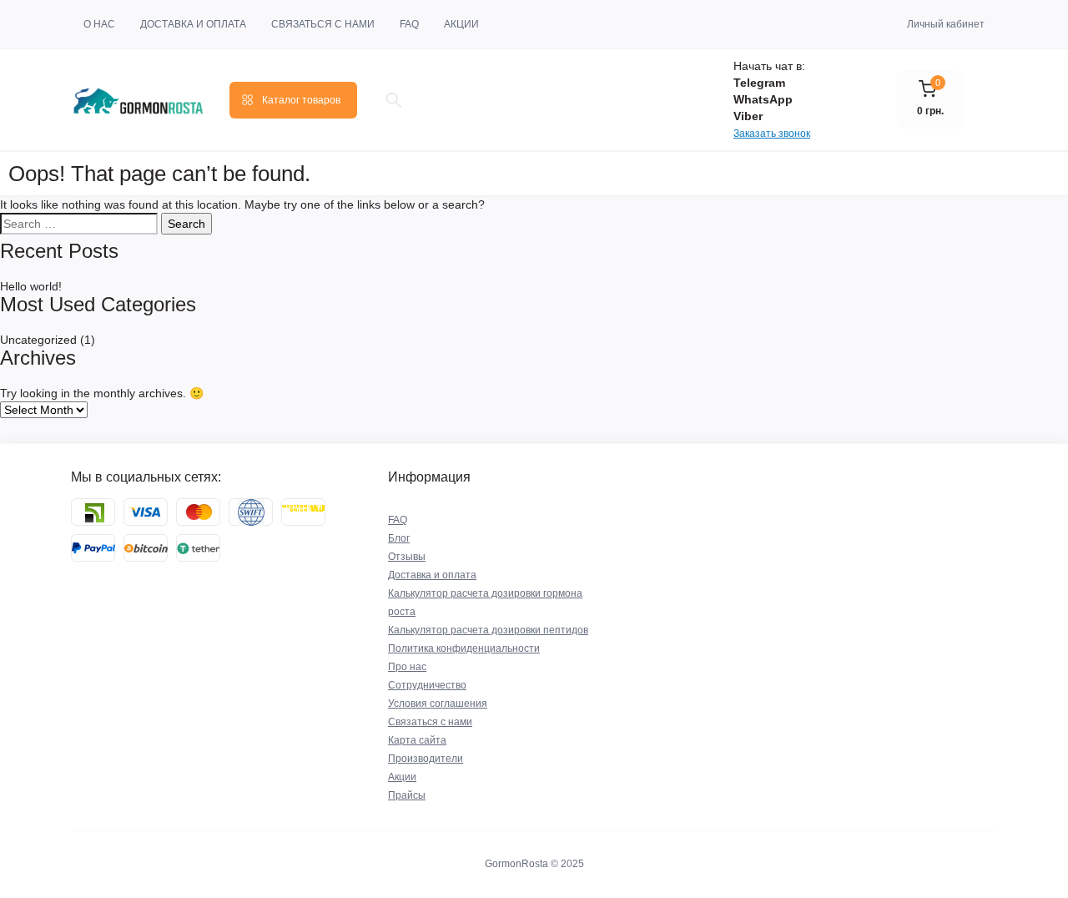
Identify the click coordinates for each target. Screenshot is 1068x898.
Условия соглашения (437, 703)
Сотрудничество (427, 685)
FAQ (409, 24)
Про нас (407, 667)
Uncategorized (38, 339)
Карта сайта (417, 740)
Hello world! (31, 286)
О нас (99, 24)
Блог (399, 538)
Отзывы (407, 557)
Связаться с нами (323, 24)
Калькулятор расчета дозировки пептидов (488, 630)
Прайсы (407, 795)
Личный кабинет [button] (946, 24)
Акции (461, 24)
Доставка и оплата (193, 24)
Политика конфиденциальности (464, 648)
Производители (425, 758)
